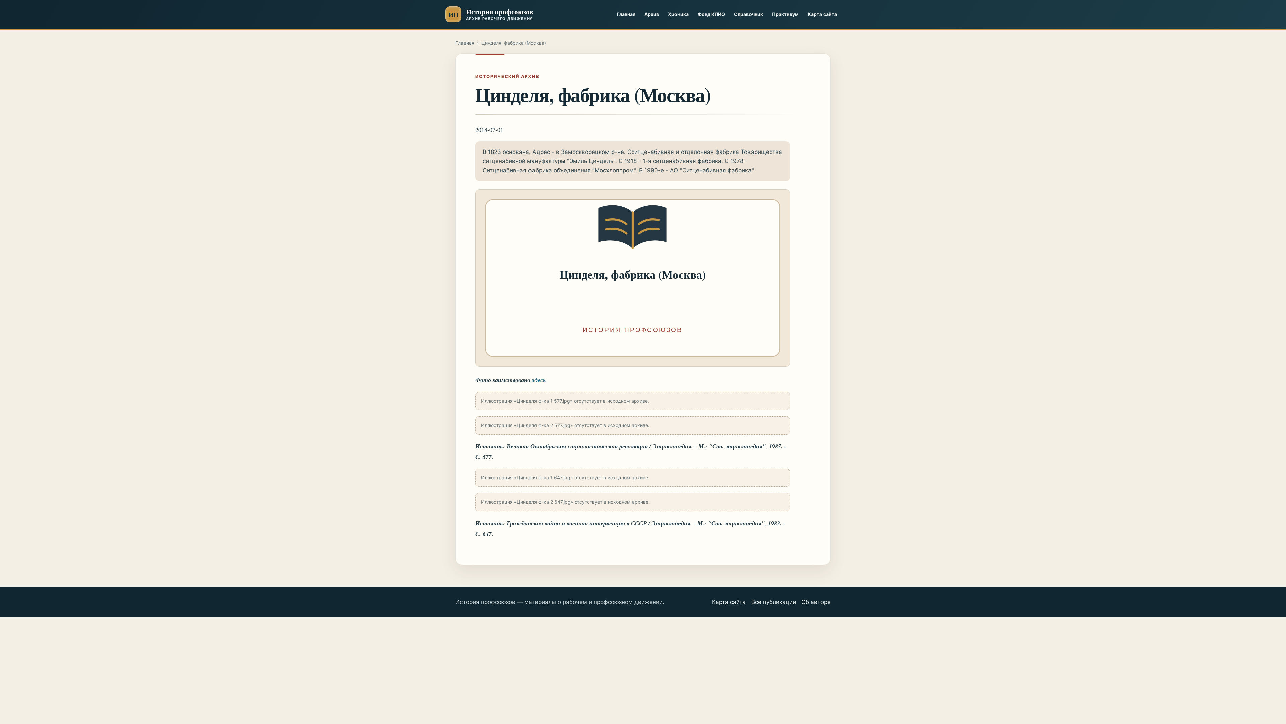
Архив (651, 14)
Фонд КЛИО (711, 14)
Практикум (785, 14)
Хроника (678, 14)
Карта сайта (822, 14)
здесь (539, 380)
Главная (626, 14)
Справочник (748, 14)
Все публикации (773, 602)
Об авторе (816, 602)
